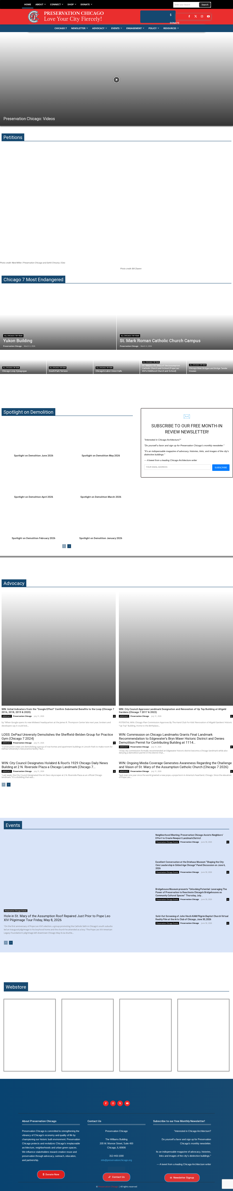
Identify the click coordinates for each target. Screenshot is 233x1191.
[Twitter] (195, 16)
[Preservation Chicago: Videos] (116, 80)
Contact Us (94, 1121)
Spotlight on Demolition (28, 412)
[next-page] (69, 546)
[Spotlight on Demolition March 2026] (101, 477)
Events (13, 825)
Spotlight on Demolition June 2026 (33, 455)
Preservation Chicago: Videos (29, 118)
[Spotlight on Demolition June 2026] (34, 436)
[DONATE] (170, 14)
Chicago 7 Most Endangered (33, 279)
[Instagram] (201, 16)
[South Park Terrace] (70, 362)
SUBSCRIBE (221, 467)
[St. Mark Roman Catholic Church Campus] (175, 320)
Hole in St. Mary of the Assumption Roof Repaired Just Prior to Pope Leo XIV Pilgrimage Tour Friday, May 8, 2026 (57, 918)
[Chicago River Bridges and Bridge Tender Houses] (210, 362)
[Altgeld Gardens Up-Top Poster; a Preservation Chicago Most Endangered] (87, 1035)
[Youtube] (127, 1103)
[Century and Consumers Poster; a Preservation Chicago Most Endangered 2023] (203, 1035)
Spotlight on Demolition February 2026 (33, 538)
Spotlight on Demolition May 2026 (101, 455)
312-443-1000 (116, 1155)
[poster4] (145, 1035)
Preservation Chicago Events (15, 910)
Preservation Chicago (22, 716)
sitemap (116, 1169)
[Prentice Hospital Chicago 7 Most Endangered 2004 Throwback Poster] (29, 1035)
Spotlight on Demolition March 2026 (100, 496)
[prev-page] (64, 546)
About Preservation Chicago (39, 1121)
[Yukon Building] (58, 320)
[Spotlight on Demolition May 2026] (101, 436)
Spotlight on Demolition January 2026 (100, 538)
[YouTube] (208, 16)
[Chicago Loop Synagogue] (23, 362)
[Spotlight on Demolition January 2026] (101, 519)
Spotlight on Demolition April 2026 (33, 496)
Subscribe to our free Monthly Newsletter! (179, 1121)
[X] (120, 1103)
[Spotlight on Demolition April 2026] (34, 477)
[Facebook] (189, 16)
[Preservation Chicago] (68, 16)
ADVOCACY (7, 716)
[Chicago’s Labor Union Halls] (116, 362)
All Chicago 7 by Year (13, 336)
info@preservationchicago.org (116, 1160)
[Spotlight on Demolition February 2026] (34, 519)
